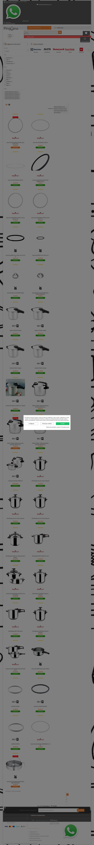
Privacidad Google (65, 427)
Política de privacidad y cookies (53, 427)
